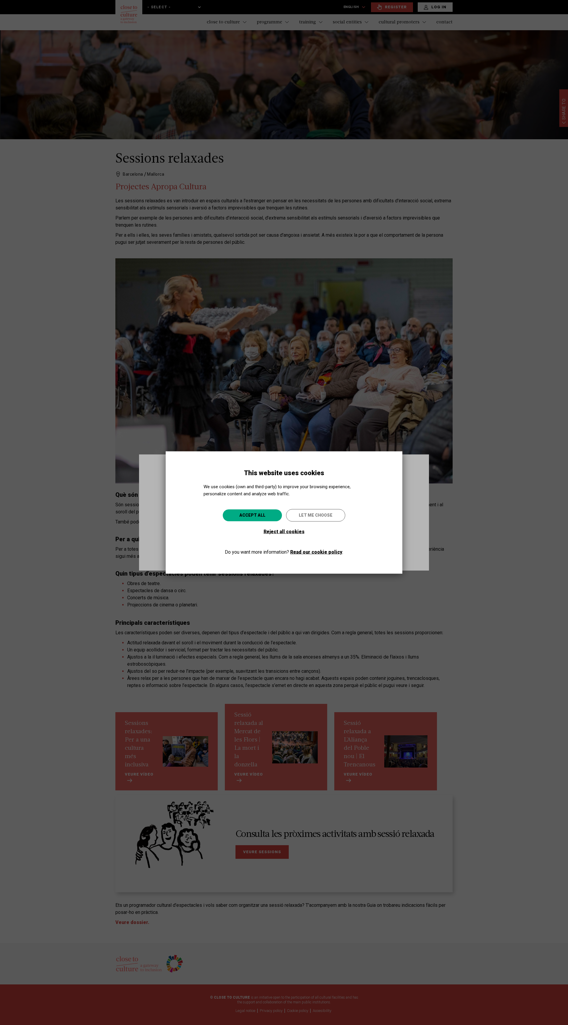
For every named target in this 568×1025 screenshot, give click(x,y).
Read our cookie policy (316, 552)
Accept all (252, 515)
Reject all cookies (284, 531)
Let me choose (316, 515)
